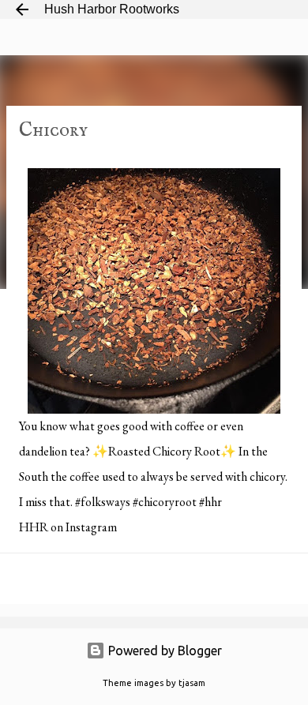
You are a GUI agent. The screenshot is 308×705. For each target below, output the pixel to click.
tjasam (191, 683)
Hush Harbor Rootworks (111, 9)
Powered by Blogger (163, 650)
